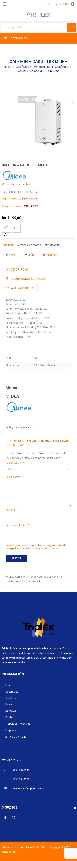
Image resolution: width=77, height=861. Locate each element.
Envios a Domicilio (15, 736)
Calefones (61, 67)
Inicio (7, 67)
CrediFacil (11, 698)
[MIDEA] (19, 404)
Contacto (10, 717)
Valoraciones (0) (22, 288)
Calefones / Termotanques (33, 67)
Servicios (10, 710)
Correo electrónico (17, 525)
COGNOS (42, 847)
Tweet (12, 254)
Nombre (11, 509)
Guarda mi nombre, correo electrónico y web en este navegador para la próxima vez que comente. (36, 547)
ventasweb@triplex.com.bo (28, 788)
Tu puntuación (15, 462)
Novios (9, 704)
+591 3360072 (21, 770)
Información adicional (27, 279)
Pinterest (51, 254)
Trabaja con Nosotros (17, 723)
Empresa (10, 730)
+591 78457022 (22, 779)
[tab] (17, 269)
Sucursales (11, 691)
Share (31, 254)
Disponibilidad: (10, 198)
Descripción (19, 269)
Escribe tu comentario (18, 184)
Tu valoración (14, 476)
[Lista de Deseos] (6, 228)
